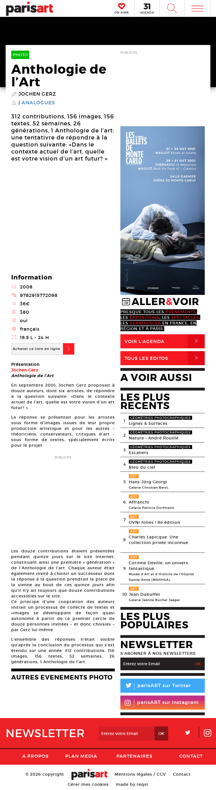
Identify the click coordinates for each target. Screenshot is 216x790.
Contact (191, 756)
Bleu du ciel (142, 467)
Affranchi (139, 502)
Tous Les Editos (162, 358)
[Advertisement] (63, 500)
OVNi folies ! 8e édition (154, 522)
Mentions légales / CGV (140, 774)
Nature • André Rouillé (154, 438)
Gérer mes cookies (88, 784)
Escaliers (138, 452)
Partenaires (134, 756)
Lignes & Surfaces (148, 423)
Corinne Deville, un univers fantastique (158, 565)
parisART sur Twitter (158, 686)
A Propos (35, 756)
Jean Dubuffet (144, 594)
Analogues (38, 103)
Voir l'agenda (162, 341)
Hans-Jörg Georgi (148, 481)
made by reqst (132, 784)
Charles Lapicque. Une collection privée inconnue (158, 539)
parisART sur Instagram (168, 702)
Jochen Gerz (37, 94)
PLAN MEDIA (81, 756)
